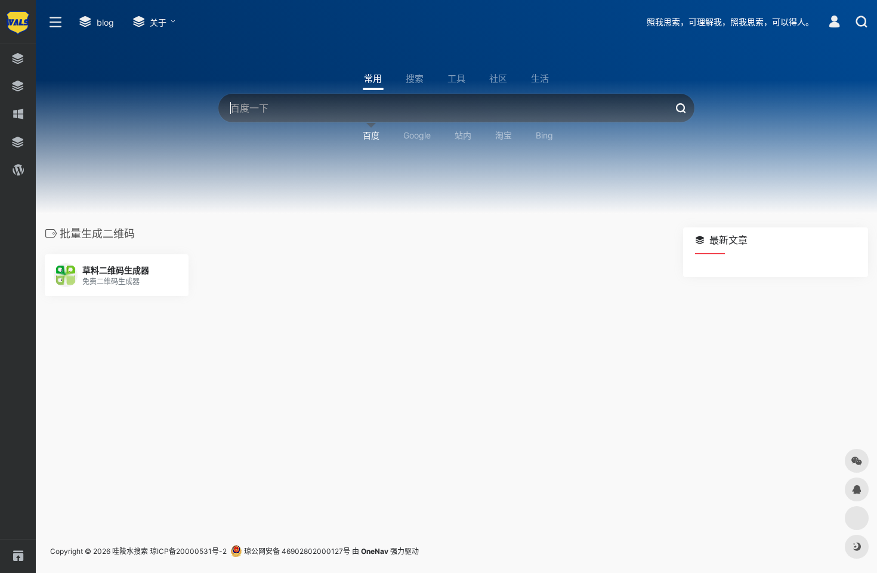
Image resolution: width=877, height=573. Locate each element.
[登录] (834, 23)
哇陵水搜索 (130, 551)
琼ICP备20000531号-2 (188, 551)
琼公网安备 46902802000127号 (296, 551)
